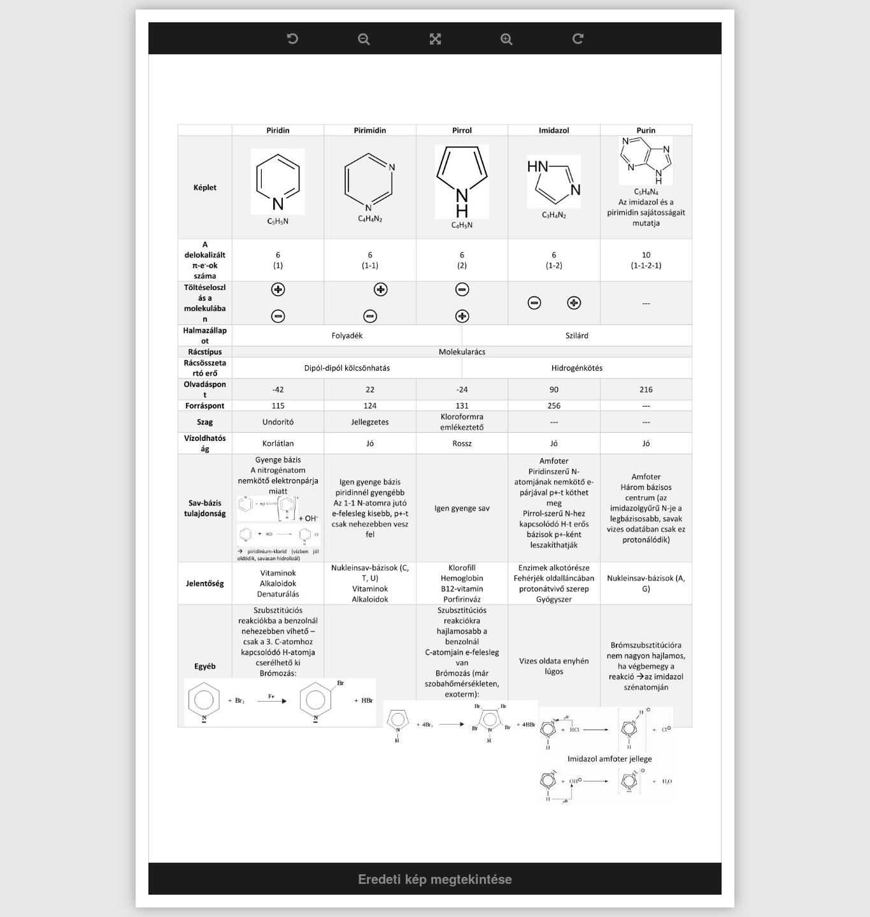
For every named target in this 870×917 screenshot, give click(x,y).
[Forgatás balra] (293, 38)
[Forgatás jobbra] (578, 38)
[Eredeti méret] (435, 38)
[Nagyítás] (506, 38)
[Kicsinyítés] (364, 38)
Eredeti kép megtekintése (435, 878)
